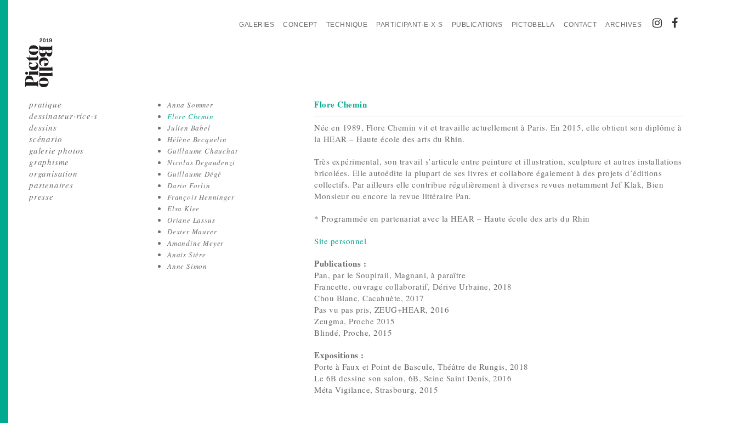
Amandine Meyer (195, 243)
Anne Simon (187, 266)
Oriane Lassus (191, 220)
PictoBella (533, 25)
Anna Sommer (190, 105)
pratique (45, 104)
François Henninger (200, 197)
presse (41, 196)
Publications (477, 25)
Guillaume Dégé (194, 174)
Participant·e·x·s (409, 25)
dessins (43, 127)
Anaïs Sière (186, 255)
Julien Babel (189, 128)
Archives (623, 25)
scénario (45, 138)
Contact (580, 25)
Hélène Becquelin (197, 139)
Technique (347, 25)
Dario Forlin (189, 185)
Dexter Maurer (192, 231)
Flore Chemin (190, 116)
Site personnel (340, 240)
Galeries (256, 25)
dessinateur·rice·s (63, 115)
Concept (300, 25)
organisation (53, 173)
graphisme (49, 161)
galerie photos (56, 150)
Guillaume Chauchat (202, 151)
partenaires (51, 184)
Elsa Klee (183, 208)
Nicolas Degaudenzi (201, 162)
